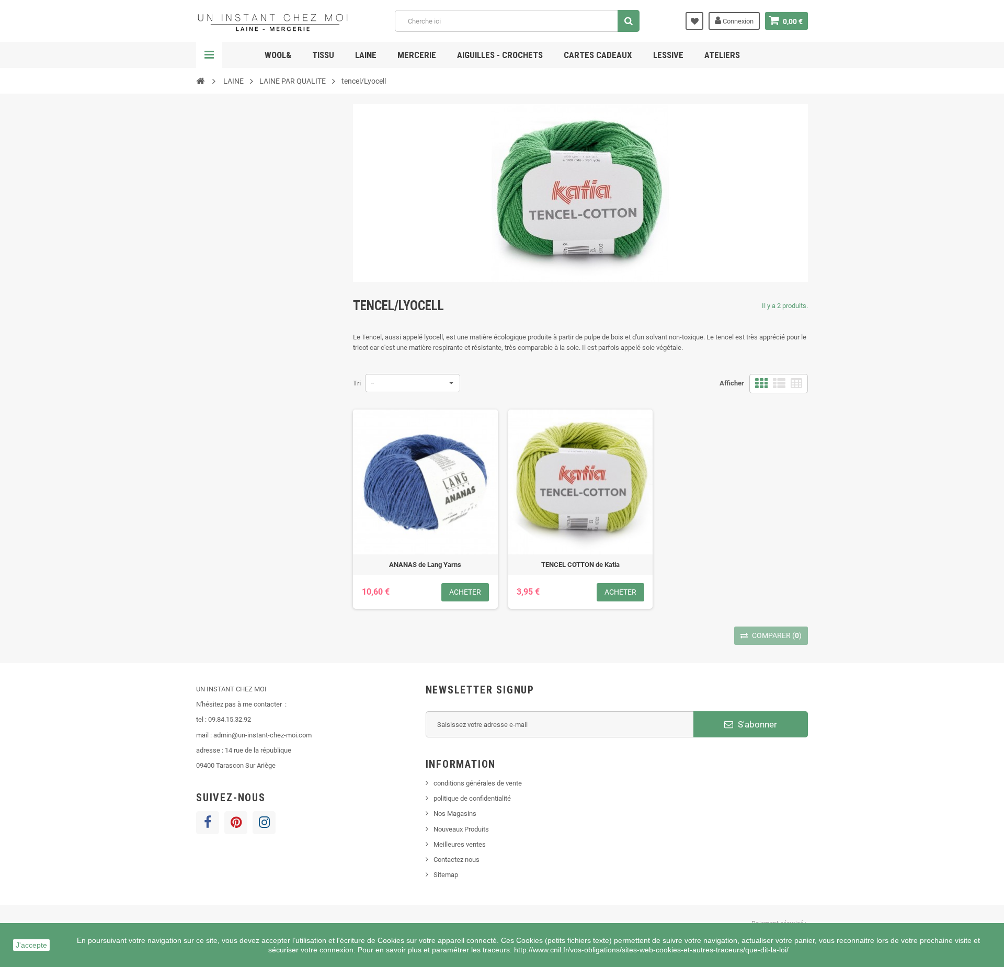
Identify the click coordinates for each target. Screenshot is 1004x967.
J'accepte (31, 945)
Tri (357, 383)
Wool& (278, 55)
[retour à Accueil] (200, 80)
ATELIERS (722, 55)
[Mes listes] (694, 21)
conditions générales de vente (477, 783)
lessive (668, 55)
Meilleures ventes (459, 844)
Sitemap (445, 875)
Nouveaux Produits (461, 829)
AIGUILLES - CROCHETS (500, 55)
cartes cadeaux (598, 55)
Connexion (737, 21)
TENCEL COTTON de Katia (580, 564)
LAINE (365, 55)
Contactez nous (456, 859)
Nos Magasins (454, 813)
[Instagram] (264, 822)
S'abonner (756, 724)
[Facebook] (207, 822)
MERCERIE (416, 55)
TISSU (323, 55)
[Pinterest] (235, 822)
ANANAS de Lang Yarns (425, 564)
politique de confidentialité (472, 798)
